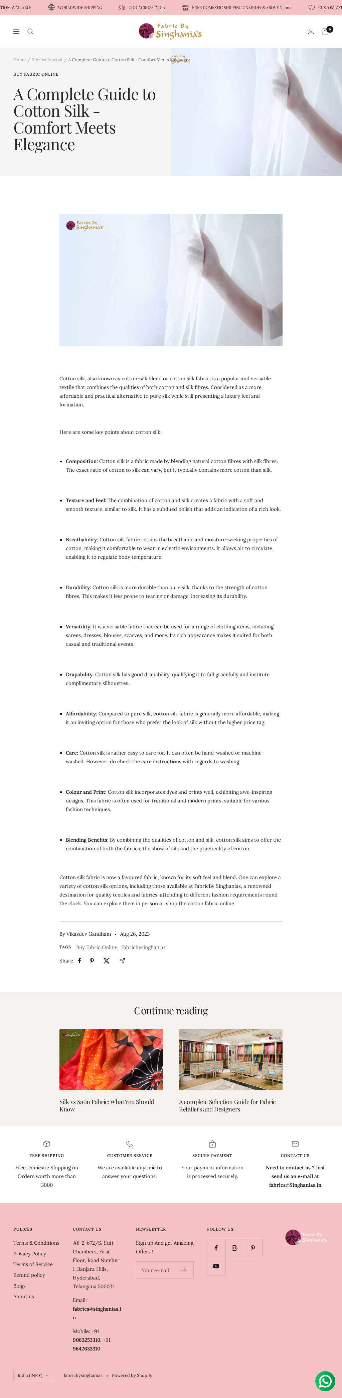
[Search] (30, 31)
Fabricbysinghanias (143, 947)
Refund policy (29, 1275)
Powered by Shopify (132, 1375)
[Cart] (325, 31)
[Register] (184, 1270)
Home (19, 60)
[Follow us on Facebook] (216, 1248)
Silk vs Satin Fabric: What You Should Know (106, 1105)
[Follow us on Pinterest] (253, 1248)
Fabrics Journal (46, 60)
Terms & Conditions (36, 1243)
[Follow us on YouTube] (216, 1266)
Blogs (19, 1286)
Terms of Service (33, 1264)
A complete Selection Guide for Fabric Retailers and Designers (227, 1105)
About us (23, 1296)
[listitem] (79, 960)
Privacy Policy (29, 1253)
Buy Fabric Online (35, 74)
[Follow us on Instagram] (234, 1248)
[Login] (311, 31)
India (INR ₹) (30, 1375)
